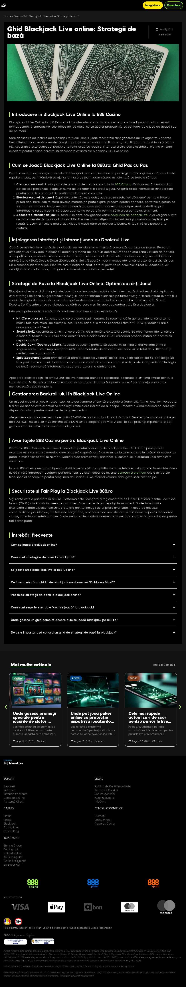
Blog (16, 16)
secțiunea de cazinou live (129, 215)
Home (7, 16)
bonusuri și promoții (132, 472)
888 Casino (123, 184)
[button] (6, 707)
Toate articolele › (164, 664)
